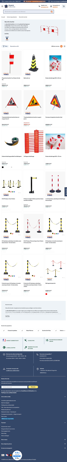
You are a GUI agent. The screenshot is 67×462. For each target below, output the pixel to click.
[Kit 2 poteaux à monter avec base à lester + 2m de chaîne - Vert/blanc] (53, 252)
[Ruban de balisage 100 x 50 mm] (55, 63)
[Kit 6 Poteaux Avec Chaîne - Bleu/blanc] (5, 209)
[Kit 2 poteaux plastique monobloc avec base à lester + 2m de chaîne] (11, 226)
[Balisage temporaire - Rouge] (46, 294)
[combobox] (28, 12)
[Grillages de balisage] (33, 141)
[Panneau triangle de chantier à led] (55, 102)
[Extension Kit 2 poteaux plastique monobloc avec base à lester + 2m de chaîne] (33, 268)
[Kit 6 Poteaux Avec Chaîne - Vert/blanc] (9, 209)
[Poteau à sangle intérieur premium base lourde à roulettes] (33, 184)
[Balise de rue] (33, 63)
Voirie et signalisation (12, 17)
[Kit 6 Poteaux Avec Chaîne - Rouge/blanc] (3, 209)
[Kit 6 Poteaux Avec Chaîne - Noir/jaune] (7, 209)
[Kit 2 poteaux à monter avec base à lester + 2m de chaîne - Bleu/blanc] (46, 252)
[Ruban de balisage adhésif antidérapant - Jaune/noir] (5, 167)
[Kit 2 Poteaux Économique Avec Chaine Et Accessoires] (33, 226)
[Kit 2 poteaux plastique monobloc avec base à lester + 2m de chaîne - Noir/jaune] (3, 252)
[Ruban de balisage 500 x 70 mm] (55, 141)
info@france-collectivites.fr (12, 370)
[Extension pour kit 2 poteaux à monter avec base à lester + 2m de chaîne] (11, 268)
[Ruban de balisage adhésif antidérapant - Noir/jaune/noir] (7, 167)
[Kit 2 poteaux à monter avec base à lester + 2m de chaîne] (55, 226)
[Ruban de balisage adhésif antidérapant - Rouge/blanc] (9, 167)
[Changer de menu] (2, 6)
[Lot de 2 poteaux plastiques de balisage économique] (55, 184)
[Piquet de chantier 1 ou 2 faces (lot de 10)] (11, 63)
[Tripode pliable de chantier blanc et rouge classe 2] (11, 102)
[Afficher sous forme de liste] (64, 46)
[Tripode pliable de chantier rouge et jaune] (33, 102)
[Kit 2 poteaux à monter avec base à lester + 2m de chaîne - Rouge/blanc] (51, 252)
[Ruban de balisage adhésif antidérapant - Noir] (3, 167)
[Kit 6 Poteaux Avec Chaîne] (11, 184)
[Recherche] (52, 12)
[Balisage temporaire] (55, 268)
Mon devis (66, 191)
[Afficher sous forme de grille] (61, 46)
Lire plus (7, 33)
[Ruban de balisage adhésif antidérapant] (11, 141)
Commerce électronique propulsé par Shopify (25, 459)
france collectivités (9, 459)
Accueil (3, 17)
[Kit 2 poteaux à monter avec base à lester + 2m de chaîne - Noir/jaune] (48, 252)
